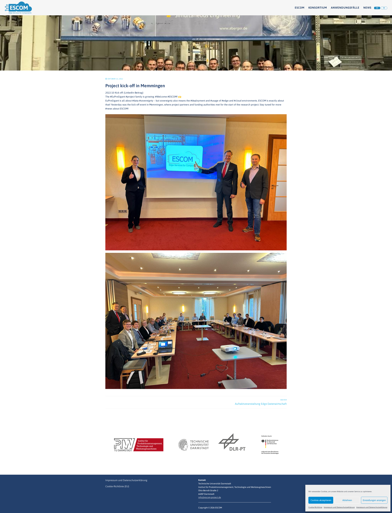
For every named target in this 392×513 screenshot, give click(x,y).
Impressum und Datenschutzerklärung (339, 507)
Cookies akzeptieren (321, 500)
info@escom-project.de (209, 497)
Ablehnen (347, 500)
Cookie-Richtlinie (315, 507)
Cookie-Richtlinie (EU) (117, 486)
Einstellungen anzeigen (374, 500)
